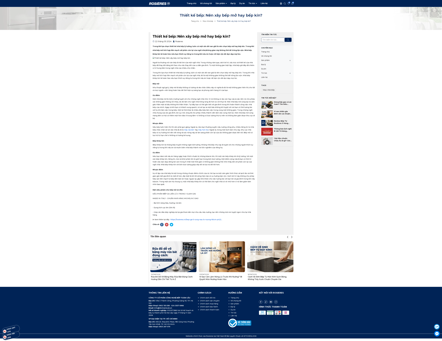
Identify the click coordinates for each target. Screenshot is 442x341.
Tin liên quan (158, 236)
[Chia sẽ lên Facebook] (162, 224)
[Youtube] (271, 302)
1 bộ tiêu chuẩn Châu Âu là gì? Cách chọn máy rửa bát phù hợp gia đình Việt (282, 139)
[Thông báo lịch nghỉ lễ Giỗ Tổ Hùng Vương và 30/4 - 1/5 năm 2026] (267, 131)
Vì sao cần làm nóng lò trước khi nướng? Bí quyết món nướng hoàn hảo (220, 278)
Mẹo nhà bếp (269, 90)
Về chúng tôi (206, 3)
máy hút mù (203, 130)
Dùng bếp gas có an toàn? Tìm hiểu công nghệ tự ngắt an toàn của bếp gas (282, 103)
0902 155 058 (164, 306)
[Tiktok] (266, 302)
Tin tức (252, 3)
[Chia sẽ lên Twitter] (171, 224)
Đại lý (233, 3)
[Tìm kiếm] (288, 40)
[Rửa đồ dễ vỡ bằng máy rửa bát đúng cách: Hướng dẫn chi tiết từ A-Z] (173, 256)
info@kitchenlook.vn (163, 308)
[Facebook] (260, 302)
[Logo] (159, 3)
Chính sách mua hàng (209, 304)
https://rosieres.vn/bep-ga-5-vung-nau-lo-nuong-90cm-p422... (196, 220)
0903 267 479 (164, 327)
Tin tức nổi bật (268, 98)
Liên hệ (264, 3)
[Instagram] (276, 302)
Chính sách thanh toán (209, 310)
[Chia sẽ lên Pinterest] (166, 224)
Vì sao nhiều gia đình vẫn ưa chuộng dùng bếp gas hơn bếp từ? (282, 112)
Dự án (242, 3)
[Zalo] (437, 326)
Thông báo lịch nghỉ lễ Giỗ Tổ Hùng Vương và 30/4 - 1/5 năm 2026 (283, 130)
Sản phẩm (220, 3)
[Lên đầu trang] (437, 320)
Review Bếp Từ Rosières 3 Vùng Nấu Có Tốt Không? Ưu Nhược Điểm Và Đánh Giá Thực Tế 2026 (282, 122)
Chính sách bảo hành (209, 307)
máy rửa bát (189, 130)
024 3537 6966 (177, 306)
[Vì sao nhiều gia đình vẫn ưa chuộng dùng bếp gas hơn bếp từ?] (267, 114)
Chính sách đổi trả (207, 298)
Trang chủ (191, 3)
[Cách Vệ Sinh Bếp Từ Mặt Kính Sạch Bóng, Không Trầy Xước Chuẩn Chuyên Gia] (270, 256)
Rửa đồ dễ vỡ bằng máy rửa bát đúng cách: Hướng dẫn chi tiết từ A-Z (172, 278)
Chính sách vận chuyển (210, 301)
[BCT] (239, 323)
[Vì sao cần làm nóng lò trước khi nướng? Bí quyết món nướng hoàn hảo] (222, 256)
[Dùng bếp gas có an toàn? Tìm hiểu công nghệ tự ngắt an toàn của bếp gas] (267, 105)
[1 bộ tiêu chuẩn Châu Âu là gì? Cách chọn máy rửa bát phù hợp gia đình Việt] (267, 141)
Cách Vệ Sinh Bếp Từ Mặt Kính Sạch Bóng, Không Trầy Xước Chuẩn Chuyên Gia (267, 278)
